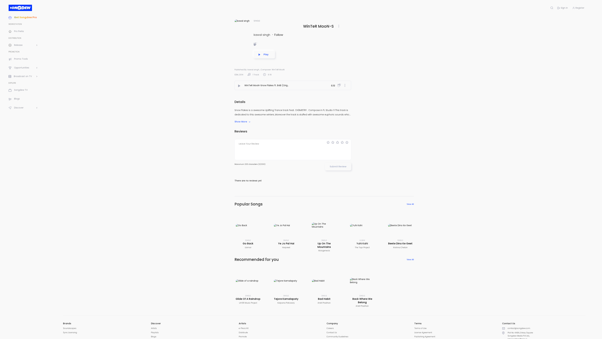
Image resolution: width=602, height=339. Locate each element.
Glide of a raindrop (248, 299)
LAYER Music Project (248, 302)
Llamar (248, 247)
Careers (330, 328)
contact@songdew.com (519, 328)
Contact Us (332, 332)
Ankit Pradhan (324, 302)
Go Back (248, 243)
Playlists (155, 332)
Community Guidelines (337, 336)
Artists (154, 328)
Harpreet (286, 247)
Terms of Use (420, 328)
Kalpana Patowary (286, 302)
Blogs (153, 336)
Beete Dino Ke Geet (400, 243)
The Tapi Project (362, 247)
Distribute (243, 332)
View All (410, 204)
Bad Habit (324, 299)
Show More (241, 121)
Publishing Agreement (424, 336)
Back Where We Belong (362, 300)
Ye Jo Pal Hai (286, 243)
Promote (243, 336)
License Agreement (423, 332)
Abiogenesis (324, 250)
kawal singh (262, 35)
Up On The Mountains (324, 245)
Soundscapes (69, 328)
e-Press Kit (243, 328)
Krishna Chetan (400, 247)
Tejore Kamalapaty (286, 299)
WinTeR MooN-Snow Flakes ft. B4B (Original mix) (270, 85)
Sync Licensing (70, 332)
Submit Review (338, 166)
